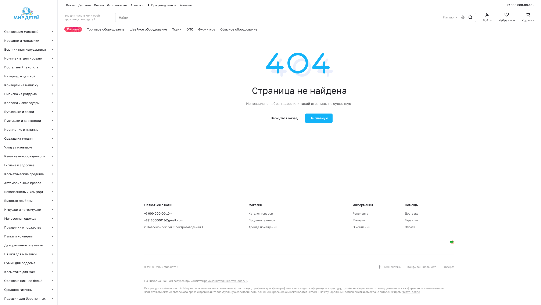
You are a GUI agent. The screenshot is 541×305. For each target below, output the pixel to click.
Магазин (359, 220)
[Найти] (470, 17)
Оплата (410, 227)
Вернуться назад (284, 118)
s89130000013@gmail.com (163, 220)
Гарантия (412, 220)
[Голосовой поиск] (463, 17)
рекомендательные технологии (225, 281)
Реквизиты (361, 213)
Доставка (412, 213)
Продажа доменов (261, 220)
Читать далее (411, 292)
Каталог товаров (260, 213)
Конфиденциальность (422, 267)
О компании (361, 227)
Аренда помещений (262, 227)
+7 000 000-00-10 (519, 5)
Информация (363, 205)
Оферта (449, 267)
